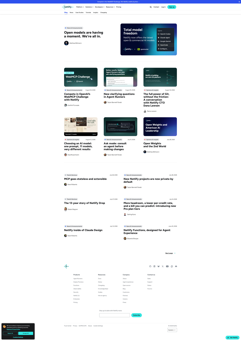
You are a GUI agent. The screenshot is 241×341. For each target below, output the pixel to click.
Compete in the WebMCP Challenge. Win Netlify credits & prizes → (118, 2)
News (71, 12)
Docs (99, 278)
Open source (126, 285)
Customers (126, 292)
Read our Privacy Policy (13, 329)
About (124, 278)
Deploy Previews (78, 282)
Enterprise (76, 299)
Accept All (26, 333)
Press (124, 302)
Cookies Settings (18, 337)
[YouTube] (167, 267)
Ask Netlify (234, 337)
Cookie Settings (98, 326)
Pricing (118, 7)
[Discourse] (172, 267)
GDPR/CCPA (83, 326)
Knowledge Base (103, 289)
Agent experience (128, 282)
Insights (95, 12)
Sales (149, 278)
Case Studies (80, 12)
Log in (163, 7)
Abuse (90, 326)
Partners (125, 295)
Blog (65, 12)
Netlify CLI (76, 295)
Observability (77, 289)
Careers (125, 299)
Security (75, 292)
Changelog (103, 12)
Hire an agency (102, 295)
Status (100, 282)
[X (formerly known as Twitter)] (163, 267)
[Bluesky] (158, 267)
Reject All (10, 333)
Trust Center (67, 326)
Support (149, 282)
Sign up (171, 7)
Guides (100, 292)
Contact (156, 7)
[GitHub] (150, 267)
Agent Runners (77, 278)
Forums (149, 289)
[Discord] (176, 267)
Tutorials (88, 12)
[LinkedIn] (154, 267)
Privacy (75, 326)
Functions (76, 285)
